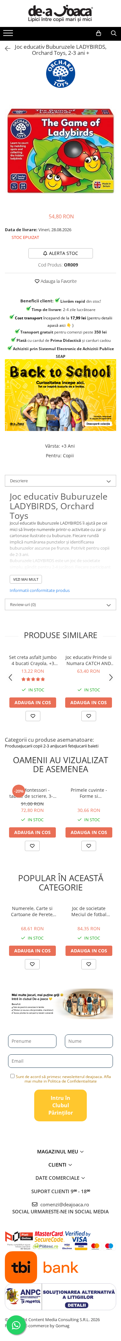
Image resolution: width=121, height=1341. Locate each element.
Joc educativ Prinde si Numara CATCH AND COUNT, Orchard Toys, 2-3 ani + (88, 660)
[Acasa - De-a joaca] (60, 13)
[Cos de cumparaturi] (99, 33)
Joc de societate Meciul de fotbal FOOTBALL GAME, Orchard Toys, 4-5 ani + (89, 911)
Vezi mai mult (25, 579)
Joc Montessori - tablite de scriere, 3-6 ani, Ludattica (32, 793)
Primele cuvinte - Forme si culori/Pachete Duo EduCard (88, 793)
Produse (13, 746)
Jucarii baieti (87, 746)
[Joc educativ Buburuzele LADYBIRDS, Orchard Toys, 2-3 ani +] (60, 151)
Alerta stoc (63, 253)
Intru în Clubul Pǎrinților (60, 1105)
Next (111, 157)
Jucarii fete (66, 746)
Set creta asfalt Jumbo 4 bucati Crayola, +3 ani (32, 660)
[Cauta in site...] (113, 33)
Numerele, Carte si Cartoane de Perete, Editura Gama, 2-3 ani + (32, 911)
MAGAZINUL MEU (58, 1151)
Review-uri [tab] (23, 604)
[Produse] (9, 35)
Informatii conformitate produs (40, 590)
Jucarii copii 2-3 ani (38, 746)
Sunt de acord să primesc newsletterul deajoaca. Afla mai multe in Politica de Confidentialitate (63, 1079)
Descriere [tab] (19, 481)
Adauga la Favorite (58, 281)
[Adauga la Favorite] (32, 716)
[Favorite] (32, 846)
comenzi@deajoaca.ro (64, 1204)
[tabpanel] (60, 151)
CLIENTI (58, 1164)
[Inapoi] (5, 48)
